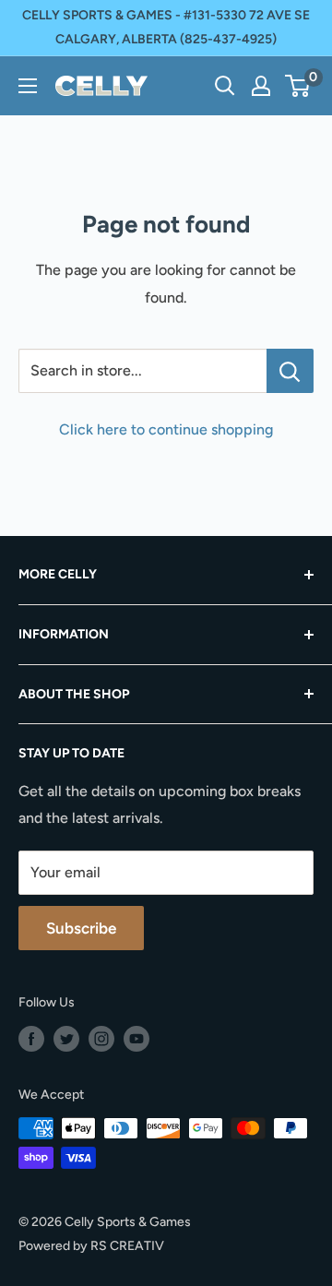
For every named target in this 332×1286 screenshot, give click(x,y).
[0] (298, 86)
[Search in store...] (290, 371)
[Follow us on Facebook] (31, 1039)
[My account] (261, 86)
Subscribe (81, 928)
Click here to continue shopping (166, 429)
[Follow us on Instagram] (101, 1039)
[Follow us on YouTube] (136, 1039)
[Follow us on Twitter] (66, 1039)
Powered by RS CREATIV (91, 1246)
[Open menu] (27, 85)
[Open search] (225, 86)
